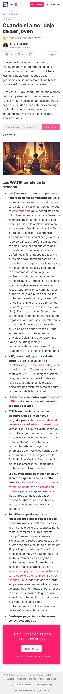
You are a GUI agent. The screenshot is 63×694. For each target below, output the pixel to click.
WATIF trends (11, 14)
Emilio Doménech (19, 44)
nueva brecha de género (24, 263)
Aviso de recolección (47, 678)
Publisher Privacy (35, 675)
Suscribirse (36, 4)
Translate (10, 19)
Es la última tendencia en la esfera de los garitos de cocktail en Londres (33, 487)
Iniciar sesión (53, 4)
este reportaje (21, 210)
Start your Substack (22, 684)
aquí (41, 468)
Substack (18, 690)
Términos (32, 678)
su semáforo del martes (42, 202)
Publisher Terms (52, 675)
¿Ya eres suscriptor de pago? (32, 656)
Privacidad (21, 678)
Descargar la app (44, 684)
